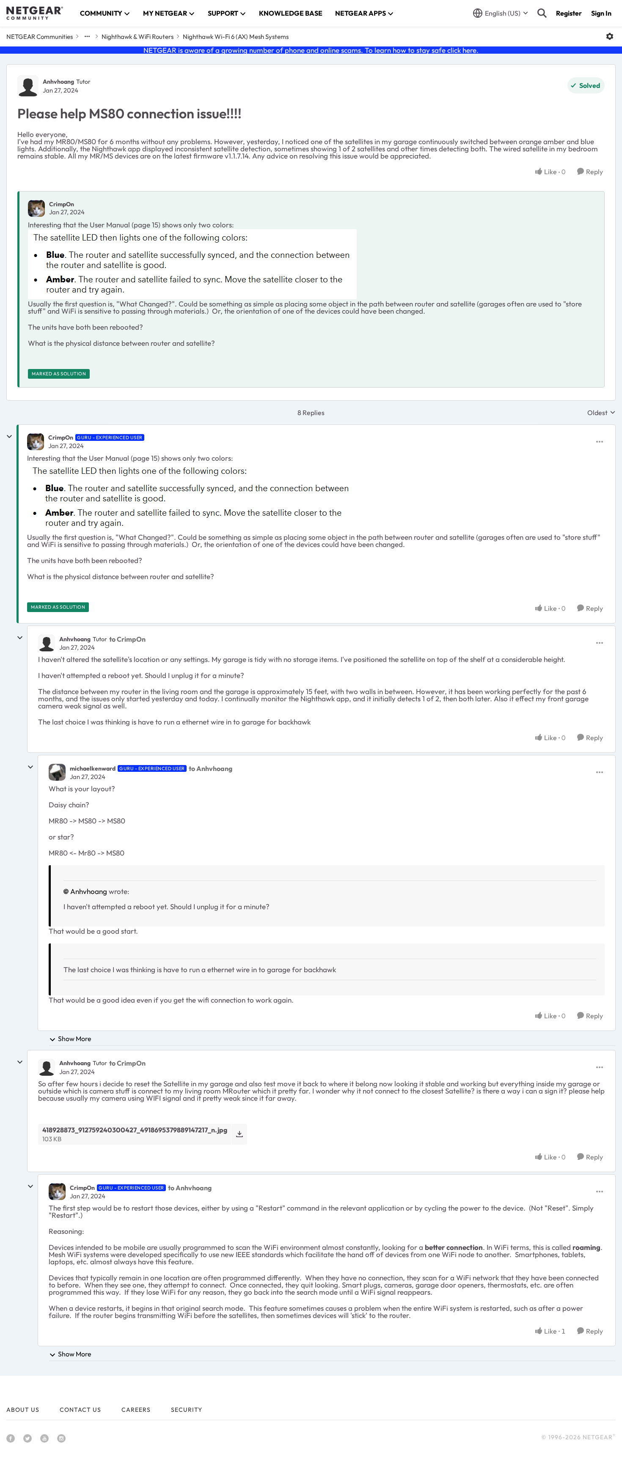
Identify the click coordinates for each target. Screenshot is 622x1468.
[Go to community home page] (34, 13)
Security (186, 1409)
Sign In (601, 13)
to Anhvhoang (210, 768)
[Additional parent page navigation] (87, 36)
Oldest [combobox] (601, 412)
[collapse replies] (9, 437)
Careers (136, 1409)
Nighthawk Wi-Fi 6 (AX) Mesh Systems (236, 37)
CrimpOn (61, 204)
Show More (74, 1038)
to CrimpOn (127, 639)
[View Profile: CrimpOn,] (36, 208)
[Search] (542, 13)
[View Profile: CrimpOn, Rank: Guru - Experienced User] (35, 441)
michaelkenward (93, 768)
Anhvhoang (58, 82)
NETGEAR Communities (39, 37)
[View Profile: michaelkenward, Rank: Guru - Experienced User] (57, 772)
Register (569, 13)
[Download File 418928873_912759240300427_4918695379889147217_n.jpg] (239, 1134)
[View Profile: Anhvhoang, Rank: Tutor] (28, 85)
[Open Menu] (610, 36)
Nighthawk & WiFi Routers (137, 37)
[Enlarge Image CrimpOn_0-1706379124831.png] (192, 264)
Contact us (80, 1409)
